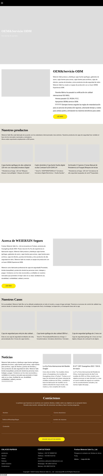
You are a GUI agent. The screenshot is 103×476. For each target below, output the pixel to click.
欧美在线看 (3, 475)
